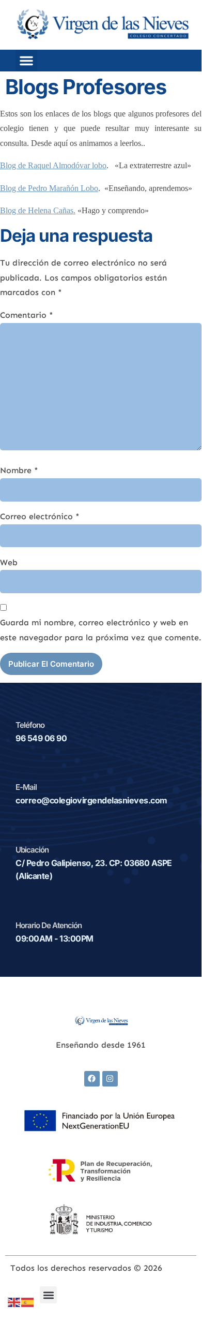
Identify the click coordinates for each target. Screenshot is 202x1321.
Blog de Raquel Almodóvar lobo (53, 165)
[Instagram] (110, 1079)
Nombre (19, 470)
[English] (14, 1302)
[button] (26, 60)
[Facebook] (92, 1079)
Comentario (26, 315)
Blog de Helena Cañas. (37, 210)
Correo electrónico (40, 516)
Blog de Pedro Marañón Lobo (49, 188)
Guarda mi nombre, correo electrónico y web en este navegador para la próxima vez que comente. (100, 630)
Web (9, 562)
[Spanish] (28, 1302)
